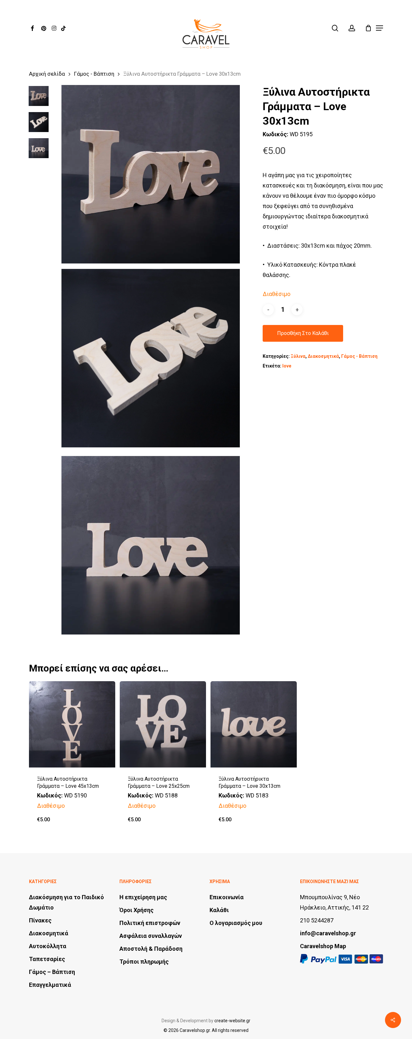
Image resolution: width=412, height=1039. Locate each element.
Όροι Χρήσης (136, 910)
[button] (379, 28)
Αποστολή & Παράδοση (151, 948)
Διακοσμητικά (323, 356)
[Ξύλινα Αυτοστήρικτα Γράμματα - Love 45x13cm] (72, 724)
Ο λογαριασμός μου (236, 923)
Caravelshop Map (323, 946)
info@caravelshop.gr (328, 933)
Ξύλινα (298, 356)
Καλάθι (219, 910)
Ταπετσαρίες (47, 959)
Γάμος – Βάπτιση (52, 971)
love (286, 365)
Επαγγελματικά (50, 984)
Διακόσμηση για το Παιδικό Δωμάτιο (66, 902)
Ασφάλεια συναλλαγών (150, 935)
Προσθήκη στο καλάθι (303, 333)
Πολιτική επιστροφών (149, 923)
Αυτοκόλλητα (47, 946)
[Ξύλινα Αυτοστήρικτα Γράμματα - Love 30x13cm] (254, 724)
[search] (335, 28)
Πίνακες (40, 920)
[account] (352, 28)
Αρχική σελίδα (47, 74)
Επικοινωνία (227, 897)
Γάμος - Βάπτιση (94, 74)
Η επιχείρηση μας (143, 897)
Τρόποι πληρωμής (144, 961)
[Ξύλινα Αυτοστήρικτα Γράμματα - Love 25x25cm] (163, 724)
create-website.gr (232, 1020)
